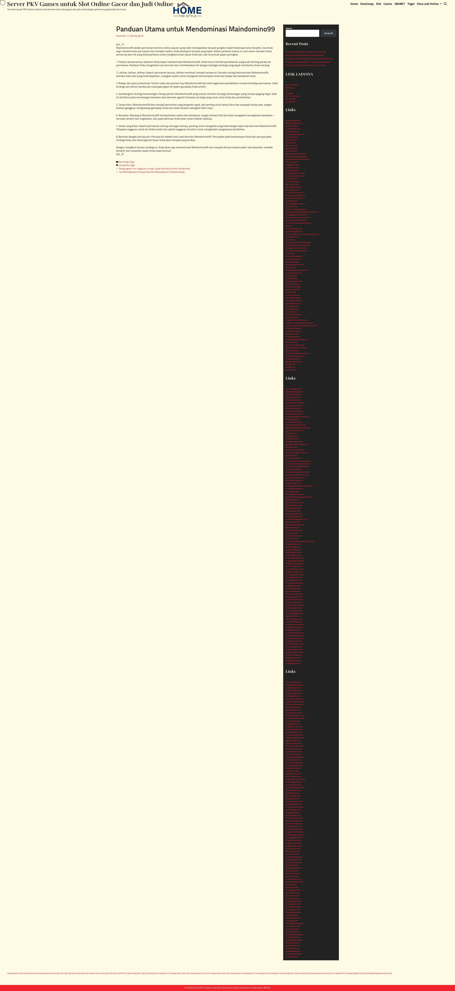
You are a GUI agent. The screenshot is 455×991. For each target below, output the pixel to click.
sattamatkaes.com (294, 458)
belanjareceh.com (293, 408)
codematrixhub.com (294, 599)
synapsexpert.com (294, 940)
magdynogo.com (293, 663)
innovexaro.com (293, 854)
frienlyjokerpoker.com (295, 195)
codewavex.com (292, 771)
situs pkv (329, 973)
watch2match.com (294, 314)
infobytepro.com (293, 721)
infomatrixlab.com (294, 823)
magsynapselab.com (295, 563)
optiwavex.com (292, 928)
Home (354, 4)
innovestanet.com (294, 879)
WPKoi (267, 987)
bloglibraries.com (293, 483)
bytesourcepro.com (294, 818)
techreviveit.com (293, 591)
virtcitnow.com (292, 167)
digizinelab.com (292, 793)
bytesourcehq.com (294, 732)
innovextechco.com (294, 762)
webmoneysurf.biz (294, 281)
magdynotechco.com (295, 701)
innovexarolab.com (294, 621)
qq (143, 973)
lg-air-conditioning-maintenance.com (302, 234)
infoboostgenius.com (295, 605)
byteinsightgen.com (294, 613)
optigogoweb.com (293, 951)
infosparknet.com (293, 859)
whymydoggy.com (294, 388)
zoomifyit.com (292, 956)
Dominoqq (367, 4)
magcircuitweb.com (294, 571)
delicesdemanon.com (295, 264)
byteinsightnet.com (294, 734)
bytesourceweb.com (294, 632)
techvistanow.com (294, 751)
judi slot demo (292, 84)
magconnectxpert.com (295, 779)
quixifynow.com (292, 865)
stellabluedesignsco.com (296, 519)
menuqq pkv (12, 973)
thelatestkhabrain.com (296, 424)
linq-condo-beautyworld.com (298, 223)
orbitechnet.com (293, 926)
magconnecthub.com (295, 831)
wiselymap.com (292, 170)
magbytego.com (293, 723)
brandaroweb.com (294, 953)
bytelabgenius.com (294, 580)
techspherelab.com (294, 820)
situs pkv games (27, 973)
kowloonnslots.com (294, 198)
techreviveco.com (293, 809)
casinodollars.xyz (293, 303)
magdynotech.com (294, 845)
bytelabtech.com (293, 696)
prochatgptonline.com (295, 173)
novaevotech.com (293, 759)
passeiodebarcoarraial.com (297, 416)
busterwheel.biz (293, 289)
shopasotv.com (292, 333)
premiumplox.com (294, 273)
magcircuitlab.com (294, 768)
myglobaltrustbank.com (296, 320)
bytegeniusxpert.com (295, 715)
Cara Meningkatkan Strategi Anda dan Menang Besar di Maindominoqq (152, 172)
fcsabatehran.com (294, 505)
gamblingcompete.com (296, 153)
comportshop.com (294, 328)
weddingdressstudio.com (296, 270)
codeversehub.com (294, 826)
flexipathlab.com (293, 912)
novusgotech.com (293, 890)
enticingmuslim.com (294, 494)
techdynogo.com (293, 546)
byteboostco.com (293, 773)
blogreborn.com (293, 164)
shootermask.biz (293, 286)
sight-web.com (292, 184)
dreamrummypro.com (295, 402)
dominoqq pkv (134, 973)
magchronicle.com (294, 549)
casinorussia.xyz (293, 295)
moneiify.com (291, 447)
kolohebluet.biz (292, 284)
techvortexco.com (293, 707)
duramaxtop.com (293, 510)
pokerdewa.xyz (292, 309)
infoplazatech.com (294, 712)
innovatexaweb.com (294, 698)
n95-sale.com (292, 162)
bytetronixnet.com (294, 655)
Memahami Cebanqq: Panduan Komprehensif (306, 51)
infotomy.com (292, 538)
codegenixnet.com (293, 630)
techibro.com (291, 200)
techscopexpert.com (294, 574)
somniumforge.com (294, 480)
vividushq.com (292, 915)
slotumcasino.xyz (293, 297)
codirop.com (291, 142)
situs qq (55, 973)
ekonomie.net (292, 342)
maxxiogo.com (292, 887)
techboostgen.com (294, 690)
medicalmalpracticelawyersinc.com (301, 325)
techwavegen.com (294, 607)
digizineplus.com (293, 851)
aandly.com (291, 367)
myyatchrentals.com (295, 449)
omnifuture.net (292, 131)
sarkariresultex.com (294, 430)
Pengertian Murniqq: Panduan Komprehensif (306, 65)
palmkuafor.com (293, 397)
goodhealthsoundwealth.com (299, 497)
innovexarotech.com (294, 643)
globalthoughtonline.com (297, 444)
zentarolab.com (293, 942)
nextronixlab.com (293, 873)
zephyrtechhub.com (294, 934)
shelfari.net (291, 292)
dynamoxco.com (293, 895)
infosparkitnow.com (294, 704)
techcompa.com (292, 181)
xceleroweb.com (293, 948)
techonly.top (291, 150)
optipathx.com (292, 870)
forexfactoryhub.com (295, 175)
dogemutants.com (294, 508)
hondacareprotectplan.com (298, 463)
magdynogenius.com (295, 560)
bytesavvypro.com (294, 610)
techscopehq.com (293, 848)
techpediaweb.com (294, 577)
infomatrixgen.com (294, 619)
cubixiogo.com (292, 920)
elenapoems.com (293, 499)
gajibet (357, 973)
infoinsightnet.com (294, 729)
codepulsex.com (292, 798)
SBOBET (399, 4)
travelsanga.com (293, 336)
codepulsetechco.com (295, 737)
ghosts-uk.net (292, 145)
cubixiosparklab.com (295, 757)
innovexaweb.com (294, 901)
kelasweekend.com (294, 361)
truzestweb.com (293, 937)
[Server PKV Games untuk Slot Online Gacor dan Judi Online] (187, 9)
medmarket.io (292, 533)
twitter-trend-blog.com (296, 209)
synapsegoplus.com (294, 837)
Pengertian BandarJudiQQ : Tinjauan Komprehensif (308, 62)
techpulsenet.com (293, 784)
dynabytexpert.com (294, 881)
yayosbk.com (291, 275)
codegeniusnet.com (294, 726)
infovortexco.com (293, 790)
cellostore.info (292, 438)
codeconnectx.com (294, 743)
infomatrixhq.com (293, 754)
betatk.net (290, 364)
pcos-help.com (292, 137)
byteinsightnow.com (295, 635)
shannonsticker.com (294, 411)
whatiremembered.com (296, 220)
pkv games (124, 165)
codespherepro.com (294, 627)
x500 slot (122, 973)
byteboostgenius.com (295, 834)
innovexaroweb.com (294, 807)
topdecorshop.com (294, 331)
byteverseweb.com (294, 829)
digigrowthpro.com (294, 123)
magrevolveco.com (294, 641)
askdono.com (291, 148)
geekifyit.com (292, 455)
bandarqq (150, 973)
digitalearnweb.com (294, 391)
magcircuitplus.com (294, 649)
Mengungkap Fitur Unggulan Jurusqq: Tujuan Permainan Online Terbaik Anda (154, 168)
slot (62, 973)
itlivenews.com (292, 350)
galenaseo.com (292, 317)
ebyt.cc (289, 225)
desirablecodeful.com (295, 524)
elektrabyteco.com (294, 776)
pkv (287, 90)
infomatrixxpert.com (295, 746)
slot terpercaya (292, 96)
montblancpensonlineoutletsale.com (302, 212)
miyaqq (349, 973)
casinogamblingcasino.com (297, 466)
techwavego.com (293, 795)
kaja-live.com (291, 178)
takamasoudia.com (294, 513)
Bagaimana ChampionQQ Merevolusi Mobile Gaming (309, 58)
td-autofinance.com (294, 192)
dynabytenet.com (293, 815)
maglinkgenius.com (294, 765)
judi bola (112, 973)
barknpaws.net (292, 436)
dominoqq (290, 87)
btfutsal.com (291, 139)
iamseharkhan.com (294, 422)
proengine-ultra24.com (296, 248)
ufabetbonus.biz (293, 358)
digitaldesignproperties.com (298, 427)
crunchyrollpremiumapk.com (298, 461)
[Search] (445, 4)
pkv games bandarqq (74, 973)
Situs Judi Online (428, 4)
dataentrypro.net (293, 400)
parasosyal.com (292, 491)
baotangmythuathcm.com (297, 474)
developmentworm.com (296, 347)
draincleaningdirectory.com (298, 472)
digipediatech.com (293, 552)
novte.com (290, 239)
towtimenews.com (294, 469)
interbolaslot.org (293, 394)
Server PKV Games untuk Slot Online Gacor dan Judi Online (90, 4)
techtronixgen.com (294, 566)
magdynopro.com (293, 585)
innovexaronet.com (294, 748)
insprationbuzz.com (294, 413)
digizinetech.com (293, 616)
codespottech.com (294, 544)
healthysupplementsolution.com (300, 541)
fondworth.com (292, 419)
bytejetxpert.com (293, 657)
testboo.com (291, 267)
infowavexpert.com (294, 594)
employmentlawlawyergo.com (299, 322)
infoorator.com (292, 236)
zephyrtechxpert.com (295, 787)
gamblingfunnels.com (295, 134)
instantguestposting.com (297, 339)
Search (289, 28)
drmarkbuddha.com (294, 231)
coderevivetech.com (294, 638)
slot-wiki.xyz (291, 311)
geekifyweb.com (293, 709)
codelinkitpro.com (293, 687)
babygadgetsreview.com (296, 214)
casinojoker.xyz (292, 306)
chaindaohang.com (294, 228)
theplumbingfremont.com (297, 353)
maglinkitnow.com (294, 555)
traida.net (290, 253)
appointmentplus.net (295, 345)
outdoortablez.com (294, 535)
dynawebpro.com (293, 906)
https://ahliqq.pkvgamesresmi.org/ (376, 973)
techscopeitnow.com (295, 652)
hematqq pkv (174, 973)
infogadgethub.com (294, 685)
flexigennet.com (293, 527)
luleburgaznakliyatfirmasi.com (299, 485)
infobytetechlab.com (295, 624)
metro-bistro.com (293, 259)
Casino (388, 4)
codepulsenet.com (294, 843)
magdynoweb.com (294, 804)
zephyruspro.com (293, 867)
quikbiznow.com (293, 945)
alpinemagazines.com (295, 203)
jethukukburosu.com (295, 477)
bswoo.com (291, 369)
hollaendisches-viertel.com (298, 245)
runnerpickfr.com (293, 128)
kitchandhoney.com (294, 256)
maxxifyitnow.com (294, 862)
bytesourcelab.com (294, 856)
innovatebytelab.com (295, 718)
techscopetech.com (294, 801)
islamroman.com (293, 189)
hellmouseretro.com (295, 502)
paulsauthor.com (293, 521)
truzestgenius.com (294, 782)
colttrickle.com (292, 126)
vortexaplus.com (293, 917)
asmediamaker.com (294, 441)
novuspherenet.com (294, 923)
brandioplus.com (293, 903)
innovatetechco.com (294, 582)
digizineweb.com (293, 740)
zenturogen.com (293, 898)
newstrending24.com (295, 356)
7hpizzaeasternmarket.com (298, 242)
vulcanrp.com (291, 206)
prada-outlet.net (293, 120)
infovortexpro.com (294, 646)
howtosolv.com (292, 261)
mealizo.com (291, 433)
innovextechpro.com (295, 569)
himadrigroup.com (294, 187)
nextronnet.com (293, 892)
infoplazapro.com (293, 588)
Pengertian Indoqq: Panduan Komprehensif (305, 55)
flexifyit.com (291, 884)
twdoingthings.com (294, 516)
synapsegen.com (293, 909)
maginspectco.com (294, 660)
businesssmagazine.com (296, 156)
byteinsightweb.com (295, 557)
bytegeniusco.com (293, 596)
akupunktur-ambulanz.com (298, 217)
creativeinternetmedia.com (298, 159)
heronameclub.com (294, 530)
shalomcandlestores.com (297, 452)
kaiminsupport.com (294, 405)
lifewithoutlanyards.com (296, 250)
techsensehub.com (294, 693)
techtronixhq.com (293, 682)
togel (132, 165)
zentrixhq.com (292, 876)
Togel (410, 4)
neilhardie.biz (292, 278)
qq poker (289, 93)
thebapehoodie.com (294, 488)
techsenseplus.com (294, 602)
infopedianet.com (293, 840)
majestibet (339, 973)
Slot (378, 4)
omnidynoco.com (293, 931)
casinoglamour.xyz (294, 300)
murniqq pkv (161, 973)
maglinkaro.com (293, 812)
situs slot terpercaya (191, 973)
